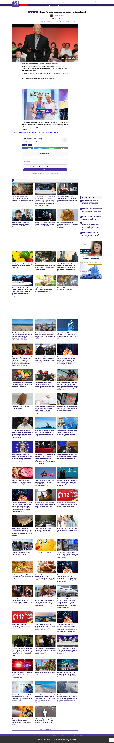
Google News (37, 141)
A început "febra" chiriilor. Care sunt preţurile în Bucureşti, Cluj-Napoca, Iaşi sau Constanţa (67, 530)
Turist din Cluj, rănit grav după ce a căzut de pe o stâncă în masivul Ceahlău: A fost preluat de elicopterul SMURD (44, 483)
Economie (52, 2)
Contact (66, 735)
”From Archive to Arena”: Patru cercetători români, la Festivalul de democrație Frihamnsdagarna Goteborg (45, 335)
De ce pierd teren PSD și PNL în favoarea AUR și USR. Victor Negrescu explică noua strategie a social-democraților (91, 235)
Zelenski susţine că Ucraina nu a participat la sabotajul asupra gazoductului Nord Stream (22, 224)
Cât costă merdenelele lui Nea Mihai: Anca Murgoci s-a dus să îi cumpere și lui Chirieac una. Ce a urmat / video (67, 555)
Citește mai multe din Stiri (45, 729)
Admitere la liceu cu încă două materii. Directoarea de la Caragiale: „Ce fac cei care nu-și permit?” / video (22, 697)
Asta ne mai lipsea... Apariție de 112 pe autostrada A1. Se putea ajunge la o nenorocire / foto (44, 720)
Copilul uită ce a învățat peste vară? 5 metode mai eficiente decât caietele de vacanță (44, 289)
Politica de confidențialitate (36, 735)
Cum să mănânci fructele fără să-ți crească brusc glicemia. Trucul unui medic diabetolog (22, 384)
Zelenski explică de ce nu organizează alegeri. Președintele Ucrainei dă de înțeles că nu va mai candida (45, 359)
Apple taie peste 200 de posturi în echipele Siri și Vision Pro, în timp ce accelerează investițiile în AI (67, 335)
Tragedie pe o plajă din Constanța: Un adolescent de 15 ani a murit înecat (21, 626)
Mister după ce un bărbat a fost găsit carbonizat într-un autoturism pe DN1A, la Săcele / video (22, 721)
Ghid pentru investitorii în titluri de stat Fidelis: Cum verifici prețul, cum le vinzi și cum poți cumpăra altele (67, 433)
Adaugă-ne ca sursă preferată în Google (49, 21)
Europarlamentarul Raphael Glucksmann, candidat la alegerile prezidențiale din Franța (22, 198)
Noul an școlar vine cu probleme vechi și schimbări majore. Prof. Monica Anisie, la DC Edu (45, 224)
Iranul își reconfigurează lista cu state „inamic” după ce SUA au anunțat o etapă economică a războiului (67, 483)
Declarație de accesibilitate (76, 735)
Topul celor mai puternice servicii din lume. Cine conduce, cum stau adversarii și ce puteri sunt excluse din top (45, 651)
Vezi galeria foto (67, 58)
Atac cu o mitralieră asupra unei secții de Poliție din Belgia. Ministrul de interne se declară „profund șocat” (22, 675)
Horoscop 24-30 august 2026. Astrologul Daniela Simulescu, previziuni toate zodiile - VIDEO (67, 674)
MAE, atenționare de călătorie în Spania (45, 673)
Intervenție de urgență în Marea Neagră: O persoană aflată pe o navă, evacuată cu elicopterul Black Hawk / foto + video (44, 433)
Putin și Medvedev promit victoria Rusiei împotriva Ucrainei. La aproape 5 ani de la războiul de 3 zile (22, 601)
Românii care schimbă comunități (75, 2)
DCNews (15, 4)
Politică (32, 2)
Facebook (29, 148)
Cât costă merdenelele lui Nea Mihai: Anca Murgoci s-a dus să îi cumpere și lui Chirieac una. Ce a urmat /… (51, 5)
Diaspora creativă (60, 2)
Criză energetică (44, 2)
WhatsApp (52, 148)
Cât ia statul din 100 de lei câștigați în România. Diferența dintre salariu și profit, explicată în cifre (67, 199)
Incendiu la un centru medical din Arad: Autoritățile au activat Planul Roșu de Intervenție (67, 504)
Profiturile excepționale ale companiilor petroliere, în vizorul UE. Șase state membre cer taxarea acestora (45, 627)
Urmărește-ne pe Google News (68, 21)
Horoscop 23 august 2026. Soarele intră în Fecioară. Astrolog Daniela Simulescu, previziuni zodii (92, 218)
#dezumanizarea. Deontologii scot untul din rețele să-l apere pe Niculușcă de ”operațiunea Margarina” (67, 225)
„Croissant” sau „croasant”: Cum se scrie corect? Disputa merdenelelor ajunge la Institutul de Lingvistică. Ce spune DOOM (45, 577)
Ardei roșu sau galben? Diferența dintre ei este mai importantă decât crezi (22, 265)
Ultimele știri (25, 2)
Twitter (40, 148)
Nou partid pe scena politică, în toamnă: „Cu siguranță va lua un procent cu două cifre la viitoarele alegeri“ (90, 203)
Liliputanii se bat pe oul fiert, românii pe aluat (21, 407)
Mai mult (88, 2)
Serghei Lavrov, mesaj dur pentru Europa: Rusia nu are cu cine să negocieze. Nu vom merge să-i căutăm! (67, 457)
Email (63, 148)
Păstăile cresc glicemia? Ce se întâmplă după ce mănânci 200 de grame (22, 576)
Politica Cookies (47, 735)
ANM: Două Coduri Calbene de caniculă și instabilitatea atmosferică (44, 530)
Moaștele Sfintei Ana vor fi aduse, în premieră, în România (67, 288)
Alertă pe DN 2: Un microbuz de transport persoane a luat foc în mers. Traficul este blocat (67, 408)
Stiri (50, 9)
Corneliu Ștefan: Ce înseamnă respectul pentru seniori (21, 553)
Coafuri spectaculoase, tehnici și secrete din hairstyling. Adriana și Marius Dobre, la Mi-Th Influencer (67, 651)
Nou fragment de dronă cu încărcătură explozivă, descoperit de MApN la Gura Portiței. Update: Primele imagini (45, 266)
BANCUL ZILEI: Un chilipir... (43, 552)
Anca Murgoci (60, 15)
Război (37, 2)
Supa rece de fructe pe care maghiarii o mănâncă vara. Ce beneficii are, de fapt (21, 482)
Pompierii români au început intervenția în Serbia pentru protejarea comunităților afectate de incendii (45, 385)
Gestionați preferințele (58, 735)
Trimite (45, 170)
